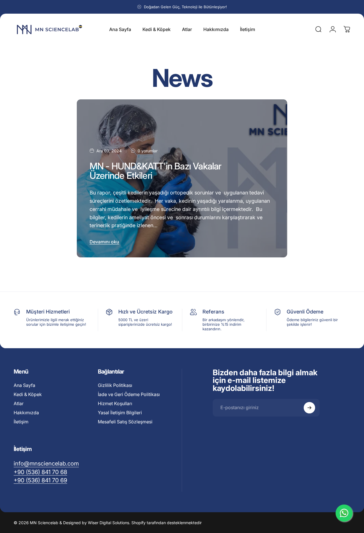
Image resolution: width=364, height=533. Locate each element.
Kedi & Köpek (28, 394)
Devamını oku (104, 242)
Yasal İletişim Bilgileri (120, 412)
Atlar (19, 403)
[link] (40, 479)
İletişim (21, 422)
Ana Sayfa (24, 385)
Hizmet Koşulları (115, 403)
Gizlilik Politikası (115, 385)
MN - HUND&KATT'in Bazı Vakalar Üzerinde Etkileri (156, 171)
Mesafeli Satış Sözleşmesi (125, 422)
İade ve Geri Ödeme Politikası (129, 394)
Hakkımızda (26, 412)
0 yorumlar (148, 150)
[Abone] (309, 407)
